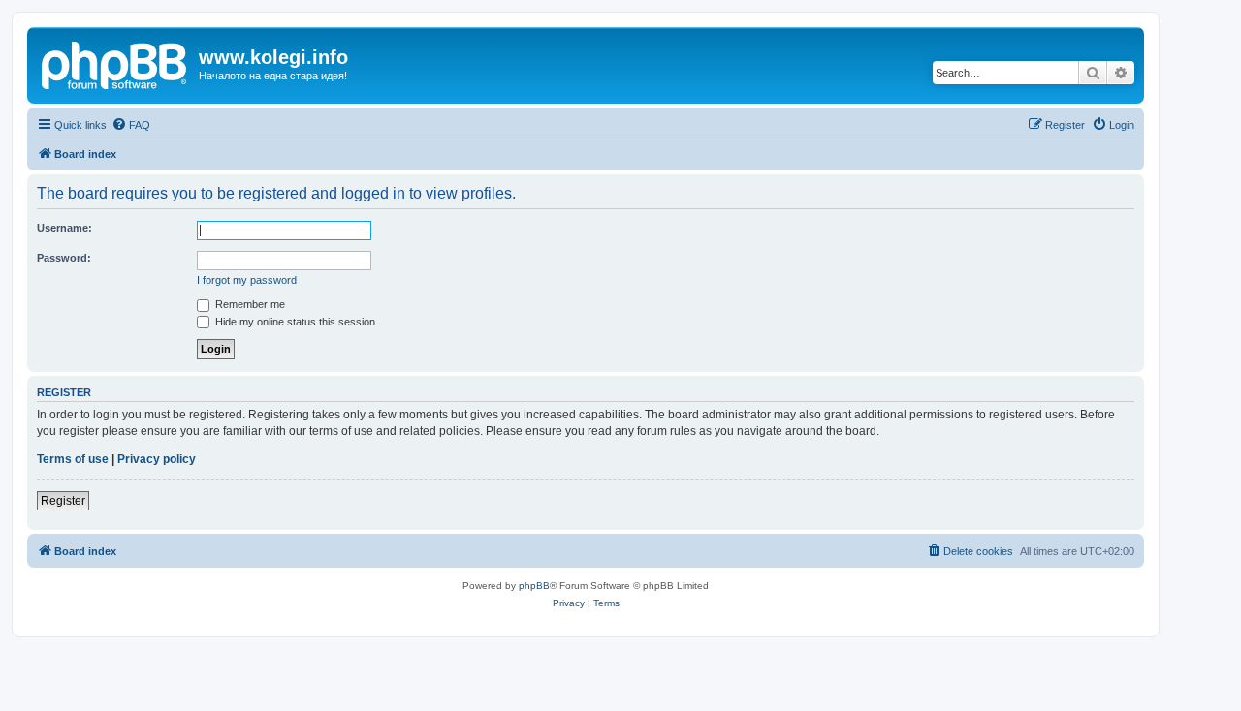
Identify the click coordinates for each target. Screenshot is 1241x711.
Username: (64, 227)
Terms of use (73, 459)
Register (63, 501)
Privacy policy (156, 459)
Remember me (248, 304)
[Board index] (115, 63)
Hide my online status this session (293, 321)
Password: (64, 257)
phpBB (534, 585)
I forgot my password (247, 280)
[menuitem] (130, 125)
